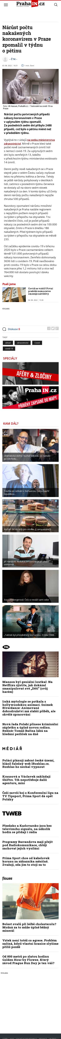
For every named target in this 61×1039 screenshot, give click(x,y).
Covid (37, 342)
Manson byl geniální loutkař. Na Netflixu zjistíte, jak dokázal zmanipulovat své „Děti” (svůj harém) (27, 687)
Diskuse (14, 329)
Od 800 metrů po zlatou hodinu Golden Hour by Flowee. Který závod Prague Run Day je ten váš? (28, 959)
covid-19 (9, 348)
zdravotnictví (22, 342)
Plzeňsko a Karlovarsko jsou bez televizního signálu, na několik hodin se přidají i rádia (27, 829)
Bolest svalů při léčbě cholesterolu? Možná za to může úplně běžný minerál (29, 927)
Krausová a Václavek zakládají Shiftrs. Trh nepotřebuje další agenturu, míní (26, 779)
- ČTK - (13, 59)
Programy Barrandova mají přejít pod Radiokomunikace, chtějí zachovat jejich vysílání (27, 845)
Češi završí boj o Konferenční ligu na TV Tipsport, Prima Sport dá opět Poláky (30, 796)
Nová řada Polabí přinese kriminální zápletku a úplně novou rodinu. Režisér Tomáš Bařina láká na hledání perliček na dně (30, 729)
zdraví (8, 342)
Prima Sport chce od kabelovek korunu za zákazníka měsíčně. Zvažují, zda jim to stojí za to (26, 861)
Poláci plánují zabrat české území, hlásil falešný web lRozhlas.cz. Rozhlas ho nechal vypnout (28, 763)
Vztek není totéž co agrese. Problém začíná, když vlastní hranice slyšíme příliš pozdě (30, 943)
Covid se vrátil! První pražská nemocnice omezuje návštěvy (40, 291)
